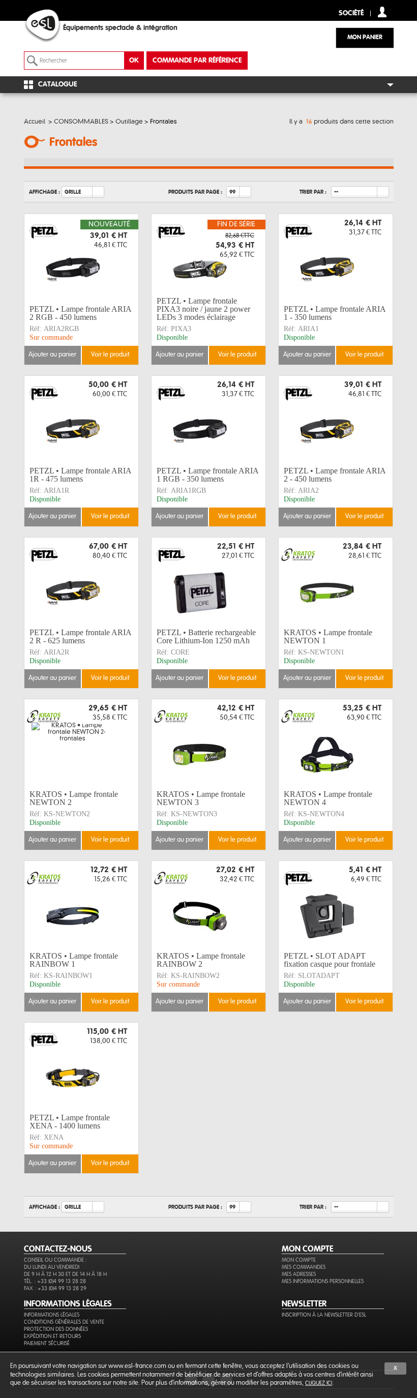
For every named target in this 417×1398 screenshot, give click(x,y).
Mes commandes (303, 1267)
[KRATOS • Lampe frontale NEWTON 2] (81, 743)
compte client (382, 12)
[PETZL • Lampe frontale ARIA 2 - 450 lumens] (336, 419)
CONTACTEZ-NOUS (58, 1249)
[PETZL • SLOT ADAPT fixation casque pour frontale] (336, 904)
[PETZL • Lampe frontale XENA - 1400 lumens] (81, 1066)
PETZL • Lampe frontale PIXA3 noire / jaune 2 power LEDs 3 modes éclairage (203, 309)
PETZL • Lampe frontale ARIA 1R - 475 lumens (80, 474)
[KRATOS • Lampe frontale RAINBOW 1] (81, 904)
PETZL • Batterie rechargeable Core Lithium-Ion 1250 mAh (206, 636)
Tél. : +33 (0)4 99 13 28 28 (55, 1281)
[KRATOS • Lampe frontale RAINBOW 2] (208, 904)
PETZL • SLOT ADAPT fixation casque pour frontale (329, 959)
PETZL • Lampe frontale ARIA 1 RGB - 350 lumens (207, 474)
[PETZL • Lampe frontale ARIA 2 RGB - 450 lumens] (81, 258)
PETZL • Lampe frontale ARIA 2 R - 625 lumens (80, 636)
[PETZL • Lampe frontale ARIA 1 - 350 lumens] (336, 258)
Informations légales (51, 1315)
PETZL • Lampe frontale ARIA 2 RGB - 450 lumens (80, 313)
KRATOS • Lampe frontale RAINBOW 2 (201, 959)
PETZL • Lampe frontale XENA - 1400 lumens (69, 1121)
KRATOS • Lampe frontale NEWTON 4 (328, 798)
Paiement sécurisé (47, 1343)
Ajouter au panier (52, 354)
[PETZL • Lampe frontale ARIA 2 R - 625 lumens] (81, 581)
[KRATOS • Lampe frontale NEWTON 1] (336, 581)
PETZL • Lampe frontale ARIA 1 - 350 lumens (334, 313)
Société (351, 13)
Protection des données (56, 1329)
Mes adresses (299, 1274)
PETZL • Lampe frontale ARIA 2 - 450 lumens (334, 474)
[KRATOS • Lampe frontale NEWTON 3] (208, 743)
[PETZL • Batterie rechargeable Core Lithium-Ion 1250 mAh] (208, 581)
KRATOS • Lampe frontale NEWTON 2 (73, 798)
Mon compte (299, 1260)
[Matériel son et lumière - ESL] (52, 26)
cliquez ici (318, 1383)
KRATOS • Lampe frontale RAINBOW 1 (73, 959)
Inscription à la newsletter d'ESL (324, 1315)
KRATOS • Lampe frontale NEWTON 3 (201, 798)
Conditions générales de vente (64, 1322)
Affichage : (44, 192)
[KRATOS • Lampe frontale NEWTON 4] (336, 743)
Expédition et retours (52, 1336)
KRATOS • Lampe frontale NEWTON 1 (328, 636)
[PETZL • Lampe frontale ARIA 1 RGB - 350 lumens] (208, 419)
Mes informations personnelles (323, 1281)
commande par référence (197, 60)
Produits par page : (195, 192)
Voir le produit (110, 354)
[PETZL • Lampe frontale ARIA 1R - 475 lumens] (81, 419)
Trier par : (313, 192)
